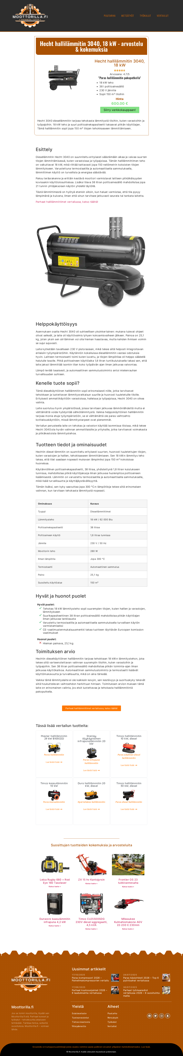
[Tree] (167, 1015)
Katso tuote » (55, 886)
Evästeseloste (79, 1013)
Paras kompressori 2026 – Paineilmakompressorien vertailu (90, 979)
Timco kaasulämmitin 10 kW (54, 784)
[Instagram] (161, 1015)
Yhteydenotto (79, 1026)
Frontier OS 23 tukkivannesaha (128, 881)
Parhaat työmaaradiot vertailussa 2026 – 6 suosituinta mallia (141, 993)
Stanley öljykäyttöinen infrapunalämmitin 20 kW (91, 739)
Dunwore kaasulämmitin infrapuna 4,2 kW (54, 920)
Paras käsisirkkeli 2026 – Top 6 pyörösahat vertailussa (141, 979)
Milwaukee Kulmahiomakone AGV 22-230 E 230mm (128, 922)
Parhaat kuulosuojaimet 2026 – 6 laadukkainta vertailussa (89, 991)
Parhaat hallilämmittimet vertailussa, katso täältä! (67, 201)
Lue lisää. (146, 1047)
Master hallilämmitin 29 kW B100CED (54, 737)
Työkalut (145, 15)
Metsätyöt (127, 15)
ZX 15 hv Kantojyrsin (91, 879)
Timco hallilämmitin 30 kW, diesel (129, 784)
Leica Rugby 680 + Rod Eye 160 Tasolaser (55, 881)
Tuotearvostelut (80, 1017)
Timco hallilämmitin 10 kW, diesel (129, 737)
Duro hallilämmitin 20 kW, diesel (91, 784)
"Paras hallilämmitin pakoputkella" (119, 78)
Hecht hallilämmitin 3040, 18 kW (120, 63)
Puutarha (110, 15)
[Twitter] (155, 1015)
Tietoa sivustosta (81, 1021)
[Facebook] (149, 1015)
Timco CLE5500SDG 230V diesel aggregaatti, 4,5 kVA (92, 922)
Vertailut (163, 15)
